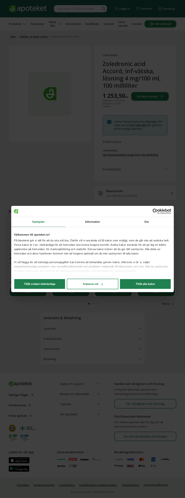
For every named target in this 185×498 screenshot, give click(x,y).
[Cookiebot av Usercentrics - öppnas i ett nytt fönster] (155, 211)
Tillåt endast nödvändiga (39, 283)
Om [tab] (146, 221)
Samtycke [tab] (38, 221)
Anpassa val (90, 283)
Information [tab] (92, 221)
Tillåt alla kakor (145, 283)
